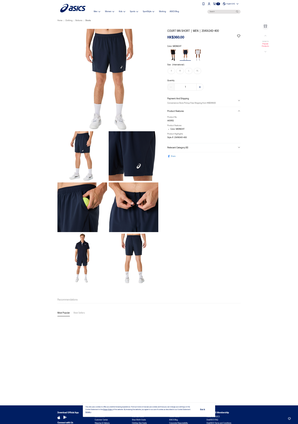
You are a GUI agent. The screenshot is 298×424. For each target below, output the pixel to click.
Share (173, 156)
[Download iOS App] (58, 417)
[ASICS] (72, 8)
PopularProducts (265, 45)
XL (197, 71)
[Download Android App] (65, 417)
